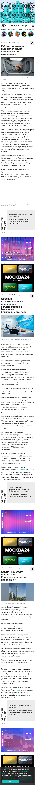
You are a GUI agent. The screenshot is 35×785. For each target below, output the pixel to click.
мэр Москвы (4, 505)
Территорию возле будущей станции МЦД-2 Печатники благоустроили (18, 221)
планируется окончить (15, 172)
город (3, 232)
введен (18, 690)
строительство (17, 232)
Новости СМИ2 (5, 263)
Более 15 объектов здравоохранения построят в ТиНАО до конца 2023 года (19, 489)
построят (22, 470)
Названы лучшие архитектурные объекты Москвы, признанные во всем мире (20, 712)
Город (18, 42)
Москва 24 (18, 26)
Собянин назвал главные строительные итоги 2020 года (20, 495)
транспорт (9, 232)
